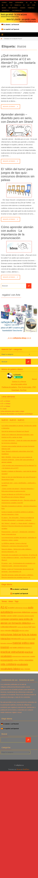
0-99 (33, 5)
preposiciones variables (28, 656)
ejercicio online (24, 630)
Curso (4, 2)
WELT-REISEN (25, 669)
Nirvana (19, 769)
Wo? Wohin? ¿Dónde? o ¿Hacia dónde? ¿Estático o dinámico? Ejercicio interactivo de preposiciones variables (18, 526)
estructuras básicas (11, 634)
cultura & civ (17, 10)
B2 (2, 5)
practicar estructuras (12, 651)
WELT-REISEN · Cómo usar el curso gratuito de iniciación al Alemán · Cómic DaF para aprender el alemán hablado (18, 459)
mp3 (10, 647)
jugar (33, 639)
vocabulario (22, 664)
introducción (16, 639)
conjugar (5, 619)
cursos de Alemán (23, 627)
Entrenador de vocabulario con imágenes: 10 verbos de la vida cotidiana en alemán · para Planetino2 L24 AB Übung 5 (19, 557)
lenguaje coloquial (6, 643)
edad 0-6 (18, 5)
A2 (31, 2)
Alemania (25, 607)
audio (4, 8)
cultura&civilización (9, 627)
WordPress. (26, 769)
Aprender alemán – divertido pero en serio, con (17, 118)
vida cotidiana (8, 664)
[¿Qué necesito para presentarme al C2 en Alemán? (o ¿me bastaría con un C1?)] (19, 77)
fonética (31, 8)
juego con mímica (26, 639)
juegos (22, 8)
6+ (24, 5)
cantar (14, 616)
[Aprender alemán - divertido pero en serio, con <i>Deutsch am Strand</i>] (19, 130)
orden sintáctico (19, 647)
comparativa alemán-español (25, 616)
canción (9, 616)
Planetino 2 (28, 647)
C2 (11, 5)
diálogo (3, 630)
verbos (15, 660)
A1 (27, 2)
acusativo (11, 607)
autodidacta (7, 612)
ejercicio (15, 630)
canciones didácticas (21, 612)
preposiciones (16, 656)
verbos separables (25, 660)
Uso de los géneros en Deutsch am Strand (15, 431)
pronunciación (7, 660)
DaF (30, 627)
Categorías (19, 2)
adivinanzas (19, 607)
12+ (28, 5)
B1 (35, 2)
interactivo (6, 638)
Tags (10, 2)
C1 (7, 5)
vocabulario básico (10, 668)
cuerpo (33, 623)
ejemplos (8, 630)
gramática (5, 10)
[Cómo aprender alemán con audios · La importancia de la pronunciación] (19, 246)
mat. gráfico (13, 8)
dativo (34, 627)
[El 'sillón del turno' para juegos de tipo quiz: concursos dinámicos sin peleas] (19, 190)
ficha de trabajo (29, 634)
